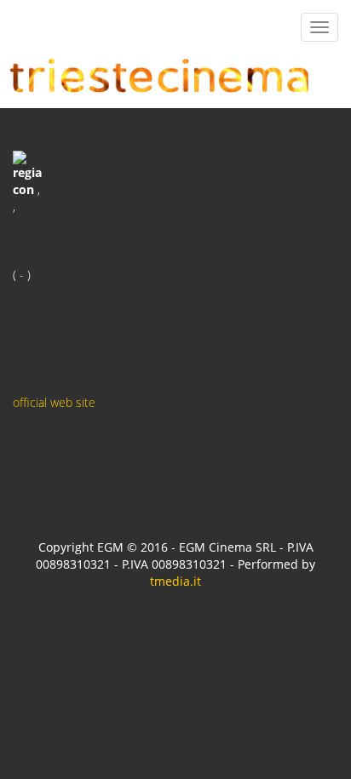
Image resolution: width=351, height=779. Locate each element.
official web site (54, 402)
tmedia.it (175, 581)
